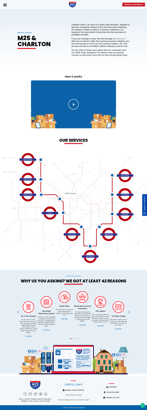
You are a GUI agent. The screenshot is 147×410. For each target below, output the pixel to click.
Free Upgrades (46, 311)
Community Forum (64, 306)
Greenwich (121, 38)
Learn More (28, 332)
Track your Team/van (118, 311)
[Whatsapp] (46, 394)
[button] (73, 104)
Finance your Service (28, 316)
